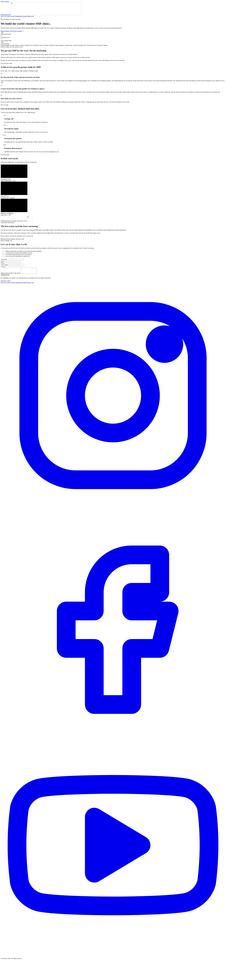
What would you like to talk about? (10, 273)
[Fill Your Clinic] (41, 14)
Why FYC (4, 16)
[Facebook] (113, 732)
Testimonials (18, 16)
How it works (11, 16)
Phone (2, 263)
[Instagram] (113, 507)
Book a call (30, 16)
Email (2, 261)
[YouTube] (113, 957)
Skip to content (5, 1)
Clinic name (4, 265)
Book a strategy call (6, 31)
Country (3, 266)
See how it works (18, 31)
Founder (24, 16)
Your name (4, 259)
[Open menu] (1, 18)
